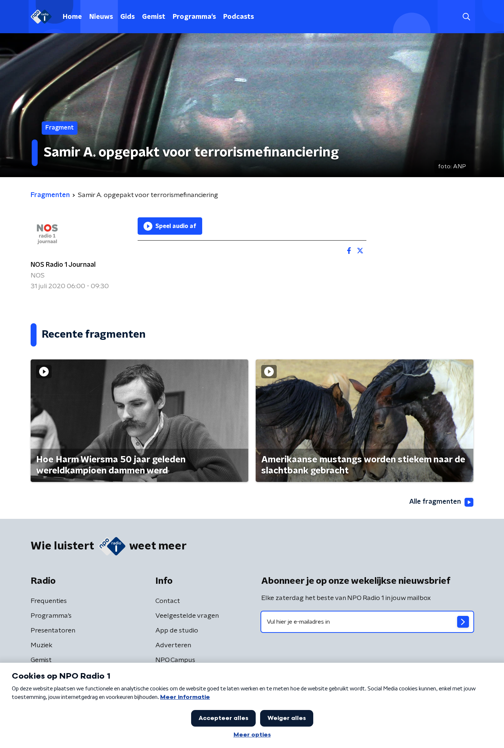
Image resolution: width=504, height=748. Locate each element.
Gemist (153, 17)
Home (72, 17)
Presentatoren (53, 630)
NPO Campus (175, 660)
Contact (167, 601)
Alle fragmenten (435, 502)
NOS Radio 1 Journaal (63, 265)
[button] (466, 17)
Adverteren (173, 645)
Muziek (41, 645)
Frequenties (49, 601)
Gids (127, 17)
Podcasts (238, 17)
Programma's (194, 17)
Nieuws (101, 17)
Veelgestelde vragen (187, 616)
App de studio (176, 630)
